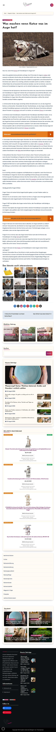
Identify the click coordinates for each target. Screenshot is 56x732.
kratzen (41, 144)
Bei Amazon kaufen (28, 455)
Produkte (6, 594)
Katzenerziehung (8, 567)
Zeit (18, 237)
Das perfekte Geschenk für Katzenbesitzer (44, 339)
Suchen (6, 348)
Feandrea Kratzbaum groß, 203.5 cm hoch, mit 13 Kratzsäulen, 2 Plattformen (28, 478)
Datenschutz (7, 688)
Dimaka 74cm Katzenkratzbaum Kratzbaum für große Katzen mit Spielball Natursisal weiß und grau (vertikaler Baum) (28, 449)
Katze (15, 70)
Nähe (19, 150)
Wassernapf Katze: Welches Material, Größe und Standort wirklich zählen (15, 623)
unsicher (33, 179)
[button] (3, 729)
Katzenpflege (7, 575)
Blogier (32, 730)
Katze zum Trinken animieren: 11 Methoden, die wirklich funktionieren (40, 639)
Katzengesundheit (9, 571)
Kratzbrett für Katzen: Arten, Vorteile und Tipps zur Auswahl (24, 678)
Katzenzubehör (8, 586)
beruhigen (16, 110)
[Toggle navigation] (4, 5)
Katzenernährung (9, 563)
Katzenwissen (7, 582)
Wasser (26, 128)
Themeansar (40, 730)
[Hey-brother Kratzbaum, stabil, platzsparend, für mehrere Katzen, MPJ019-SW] (28, 529)
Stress (41, 110)
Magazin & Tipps (7, 20)
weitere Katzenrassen (10, 598)
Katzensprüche (8, 578)
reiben (45, 75)
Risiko (19, 248)
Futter (5, 559)
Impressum (7, 692)
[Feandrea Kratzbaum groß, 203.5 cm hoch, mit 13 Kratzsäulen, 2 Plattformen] (28, 471)
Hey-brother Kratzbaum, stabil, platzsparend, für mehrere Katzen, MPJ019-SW (28, 536)
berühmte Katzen (8, 555)
